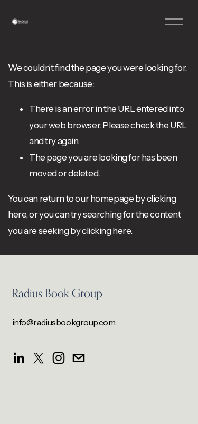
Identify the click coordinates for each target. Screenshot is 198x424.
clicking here (106, 230)
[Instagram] (58, 358)
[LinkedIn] (18, 358)
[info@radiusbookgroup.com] (78, 358)
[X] (38, 358)
